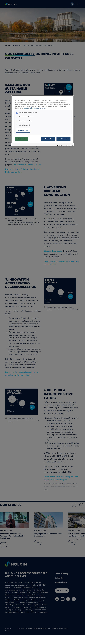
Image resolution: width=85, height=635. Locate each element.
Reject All (48, 138)
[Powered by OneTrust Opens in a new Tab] (65, 145)
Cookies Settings (23, 130)
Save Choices (22, 138)
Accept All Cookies (63, 138)
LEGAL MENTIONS (40, 108)
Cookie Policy (28, 108)
